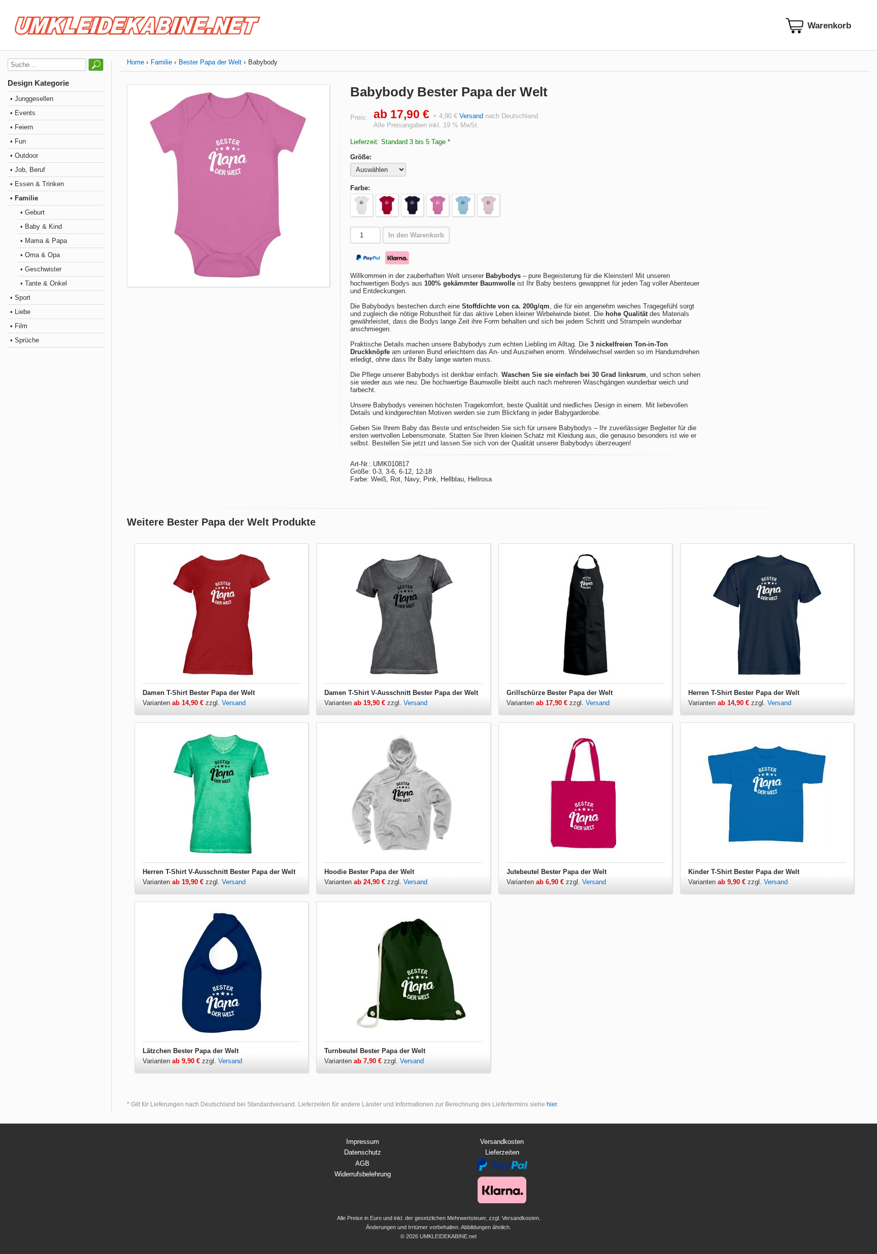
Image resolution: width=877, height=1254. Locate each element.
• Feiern (21, 127)
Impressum (362, 1141)
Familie (161, 62)
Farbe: (360, 188)
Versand (471, 116)
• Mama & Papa (43, 241)
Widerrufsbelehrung (362, 1174)
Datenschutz (362, 1152)
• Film (18, 326)
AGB (362, 1163)
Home (135, 62)
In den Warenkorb (416, 235)
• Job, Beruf (27, 169)
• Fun (18, 141)
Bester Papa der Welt (210, 62)
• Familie (24, 198)
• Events (23, 113)
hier (552, 1104)
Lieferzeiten (502, 1152)
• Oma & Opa (40, 255)
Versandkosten (502, 1141)
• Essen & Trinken (37, 184)
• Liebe (20, 312)
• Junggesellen (31, 98)
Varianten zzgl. (182, 703)
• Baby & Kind (41, 226)
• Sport (20, 297)
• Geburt (32, 212)
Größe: (361, 157)
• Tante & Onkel (43, 283)
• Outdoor (24, 155)
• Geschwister (40, 269)
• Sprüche (24, 340)
